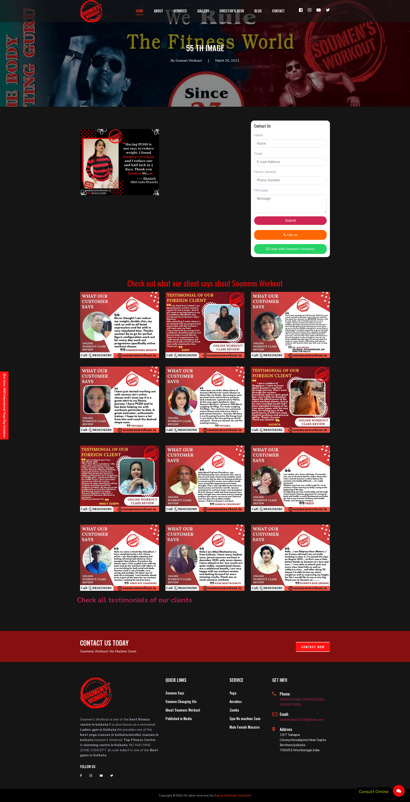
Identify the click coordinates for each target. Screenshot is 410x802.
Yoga (233, 693)
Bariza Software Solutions (233, 795)
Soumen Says (174, 693)
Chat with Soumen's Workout (292, 249)
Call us (291, 235)
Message (261, 190)
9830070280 (290, 704)
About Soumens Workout (182, 710)
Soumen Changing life (181, 701)
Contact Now (313, 647)
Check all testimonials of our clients (134, 600)
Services (180, 10)
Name (258, 135)
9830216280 (290, 699)
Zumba (234, 710)
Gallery (203, 10)
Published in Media (178, 718)
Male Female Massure (245, 727)
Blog (258, 10)
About (158, 10)
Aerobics (236, 701)
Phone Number (265, 172)
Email (258, 153)
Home (140, 10)
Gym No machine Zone (245, 718)
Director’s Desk (232, 10)
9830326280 (313, 699)
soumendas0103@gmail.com (302, 719)
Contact (278, 10)
